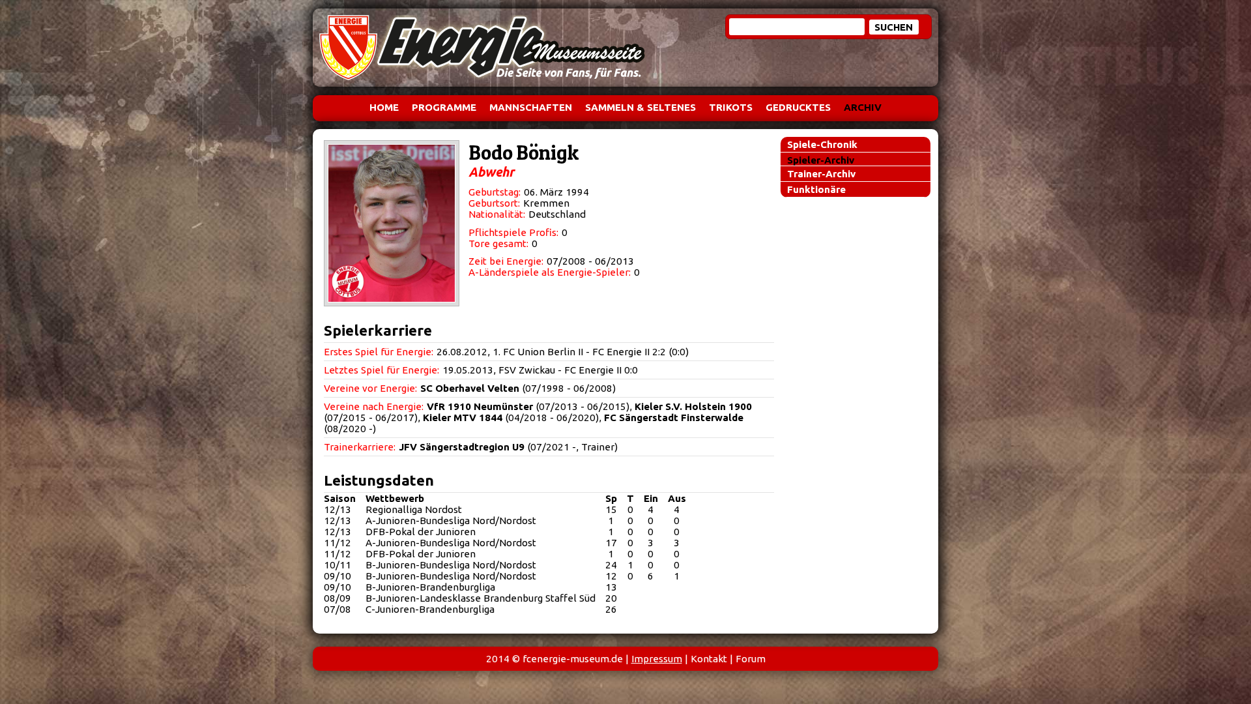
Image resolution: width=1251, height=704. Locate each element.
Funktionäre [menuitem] (816, 189)
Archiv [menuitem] (863, 107)
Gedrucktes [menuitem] (798, 107)
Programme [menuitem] (444, 107)
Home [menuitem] (384, 107)
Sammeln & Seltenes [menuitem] (640, 107)
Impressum (656, 658)
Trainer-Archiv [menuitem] (821, 173)
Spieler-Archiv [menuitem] (820, 160)
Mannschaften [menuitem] (530, 107)
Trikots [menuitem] (731, 107)
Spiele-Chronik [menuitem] (822, 144)
